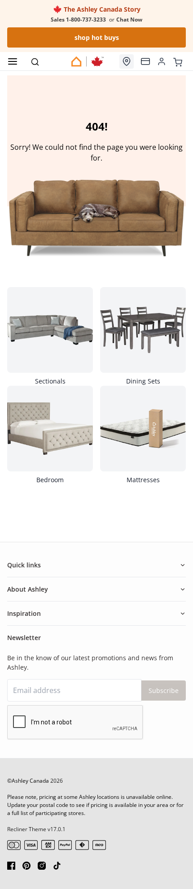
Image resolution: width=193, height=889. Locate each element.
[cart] (177, 61)
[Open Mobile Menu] (12, 61)
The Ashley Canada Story (101, 9)
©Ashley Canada (28, 780)
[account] (161, 61)
